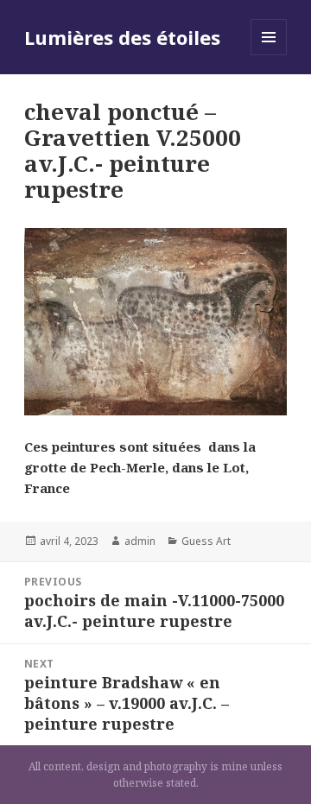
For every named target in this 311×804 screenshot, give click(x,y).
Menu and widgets (269, 54)
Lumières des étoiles (122, 37)
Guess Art (206, 541)
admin (140, 541)
